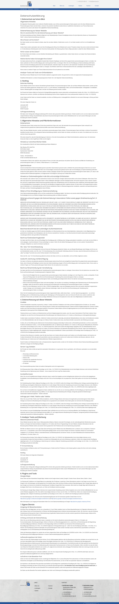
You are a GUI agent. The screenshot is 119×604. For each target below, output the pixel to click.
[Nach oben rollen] (115, 600)
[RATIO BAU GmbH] (26, 4)
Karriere (50, 585)
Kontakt (50, 588)
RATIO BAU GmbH (68, 585)
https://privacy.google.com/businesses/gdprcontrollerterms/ (34, 498)
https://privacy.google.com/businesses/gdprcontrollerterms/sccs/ (66, 498)
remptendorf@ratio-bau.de (90, 596)
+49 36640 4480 (88, 592)
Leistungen (37, 588)
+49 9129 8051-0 (67, 592)
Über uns (37, 585)
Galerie (36, 590)
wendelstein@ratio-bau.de (69, 596)
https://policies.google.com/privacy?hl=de (80, 501)
